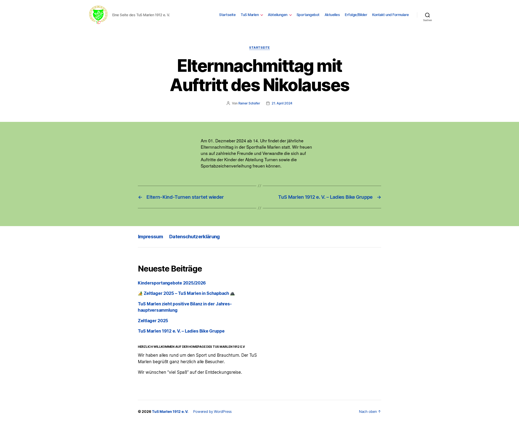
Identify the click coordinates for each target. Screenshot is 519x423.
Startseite (227, 15)
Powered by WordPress (212, 411)
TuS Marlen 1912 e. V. (170, 411)
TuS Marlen (250, 15)
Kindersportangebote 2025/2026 (172, 283)
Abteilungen (277, 15)
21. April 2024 (282, 103)
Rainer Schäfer (249, 103)
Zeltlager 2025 (153, 320)
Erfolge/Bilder (356, 15)
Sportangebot (308, 15)
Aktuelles (332, 15)
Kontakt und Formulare (390, 15)
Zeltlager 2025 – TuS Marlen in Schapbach (186, 293)
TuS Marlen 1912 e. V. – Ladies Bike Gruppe (181, 331)
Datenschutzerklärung (194, 236)
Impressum (150, 236)
